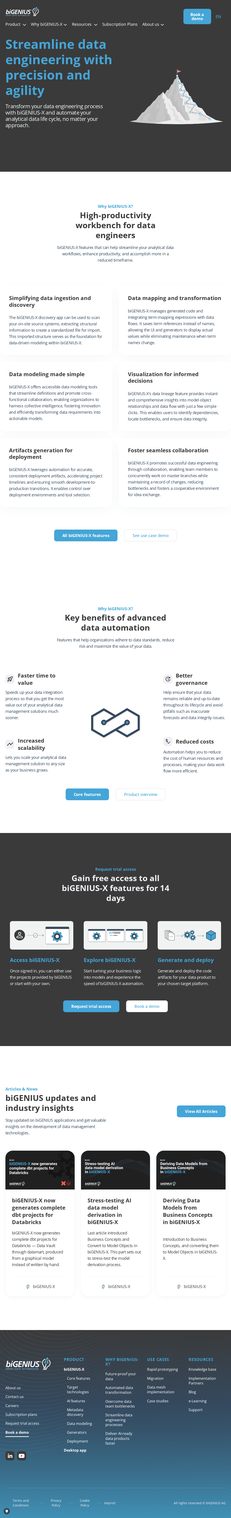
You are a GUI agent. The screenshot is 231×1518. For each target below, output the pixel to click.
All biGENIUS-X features (86, 535)
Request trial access (91, 1006)
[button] (15, 24)
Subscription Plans (120, 24)
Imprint (110, 1503)
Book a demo (197, 16)
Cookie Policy (85, 1502)
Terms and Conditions (21, 1502)
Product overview (140, 794)
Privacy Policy (56, 1502)
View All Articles (201, 1111)
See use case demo (151, 535)
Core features (87, 794)
